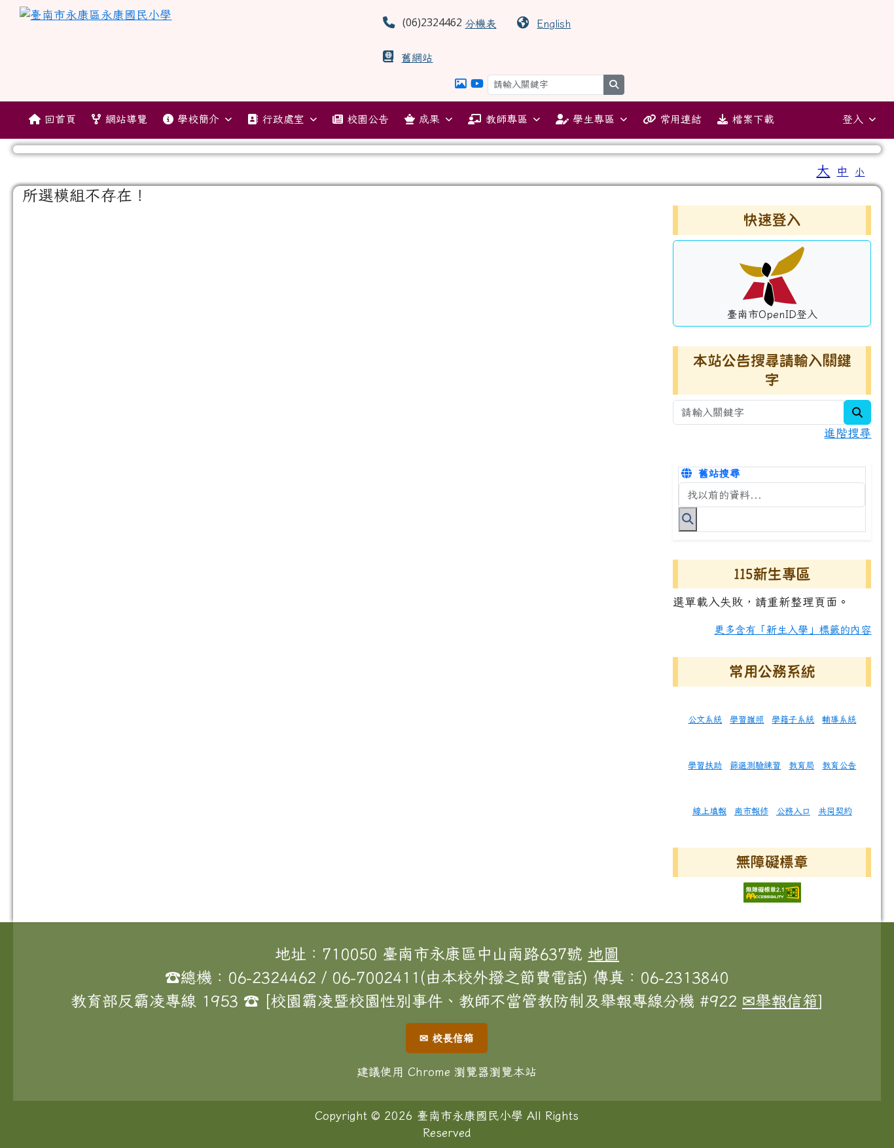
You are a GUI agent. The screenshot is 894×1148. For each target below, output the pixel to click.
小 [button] (860, 172)
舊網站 (417, 57)
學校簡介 (198, 119)
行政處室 (283, 119)
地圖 (603, 953)
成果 (429, 119)
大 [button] (823, 170)
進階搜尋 (847, 433)
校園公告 (368, 119)
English (554, 23)
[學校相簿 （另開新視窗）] (461, 83)
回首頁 (60, 119)
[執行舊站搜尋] (688, 519)
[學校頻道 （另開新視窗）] (477, 83)
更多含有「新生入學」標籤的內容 (792, 629)
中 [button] (842, 171)
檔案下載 (753, 119)
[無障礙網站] (772, 891)
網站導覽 (126, 119)
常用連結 (681, 119)
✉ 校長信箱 (447, 1038)
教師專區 (506, 119)
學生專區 (594, 119)
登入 (852, 119)
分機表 (480, 23)
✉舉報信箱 (780, 1001)
